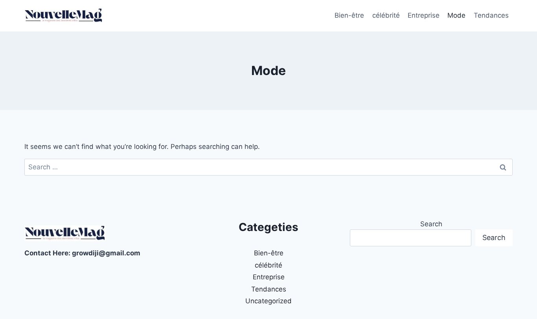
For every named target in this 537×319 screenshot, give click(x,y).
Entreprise (424, 15)
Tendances (491, 15)
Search (431, 224)
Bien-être (349, 15)
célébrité (386, 15)
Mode (456, 15)
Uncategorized (268, 301)
